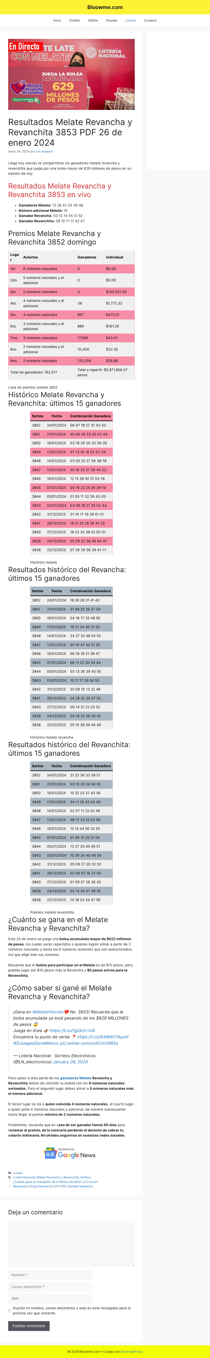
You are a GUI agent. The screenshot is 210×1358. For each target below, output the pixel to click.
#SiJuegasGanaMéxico (36, 1043)
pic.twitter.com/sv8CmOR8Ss (89, 1043)
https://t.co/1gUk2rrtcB (72, 1030)
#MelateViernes (48, 1011)
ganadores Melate (75, 1078)
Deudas (111, 20)
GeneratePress (132, 1351)
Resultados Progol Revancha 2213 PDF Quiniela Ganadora (52, 1186)
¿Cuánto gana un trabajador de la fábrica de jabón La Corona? (55, 1181)
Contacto (150, 20)
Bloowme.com (105, 7)
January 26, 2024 (70, 1061)
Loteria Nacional (24, 1177)
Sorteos (85, 1177)
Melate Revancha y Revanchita (58, 1177)
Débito (93, 20)
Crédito (74, 20)
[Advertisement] (178, 100)
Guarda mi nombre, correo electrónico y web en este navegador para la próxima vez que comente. (72, 1310)
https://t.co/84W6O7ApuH (102, 1036)
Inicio (57, 20)
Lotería (131, 20)
